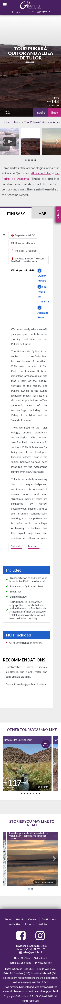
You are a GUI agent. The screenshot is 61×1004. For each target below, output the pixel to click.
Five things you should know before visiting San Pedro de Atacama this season (28, 836)
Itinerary (16, 213)
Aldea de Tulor (41, 173)
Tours (8, 919)
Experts (29, 924)
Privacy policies (43, 962)
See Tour (43, 786)
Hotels (20, 919)
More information (44, 881)
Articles (42, 924)
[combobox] (28, 12)
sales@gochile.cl (32, 952)
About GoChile (22, 958)
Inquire (40, 112)
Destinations (49, 919)
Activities (14, 924)
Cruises (32, 919)
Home (17, 12)
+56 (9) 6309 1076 (34, 948)
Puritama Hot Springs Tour (17, 739)
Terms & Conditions (20, 962)
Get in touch (40, 958)
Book (54, 112)
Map (42, 213)
